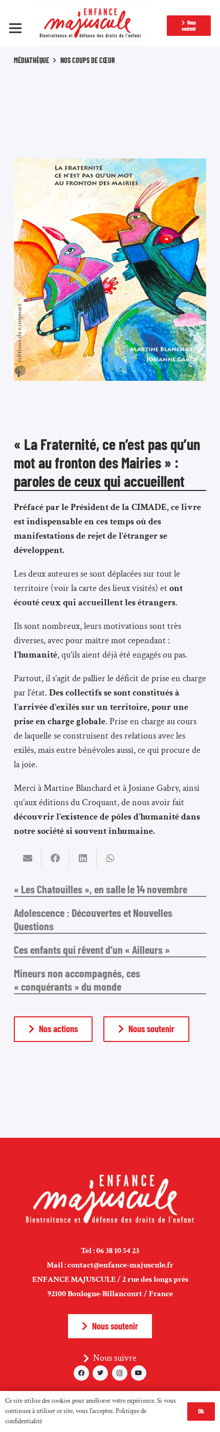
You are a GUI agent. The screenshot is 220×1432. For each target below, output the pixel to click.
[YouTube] (138, 1373)
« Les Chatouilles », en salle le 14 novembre (100, 888)
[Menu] (15, 28)
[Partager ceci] (55, 858)
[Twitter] (100, 1373)
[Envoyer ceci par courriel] (27, 858)
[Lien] (92, 23)
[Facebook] (81, 1373)
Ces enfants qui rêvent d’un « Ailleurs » (92, 949)
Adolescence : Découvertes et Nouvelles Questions (93, 919)
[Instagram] (119, 1373)
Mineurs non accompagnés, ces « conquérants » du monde (77, 979)
